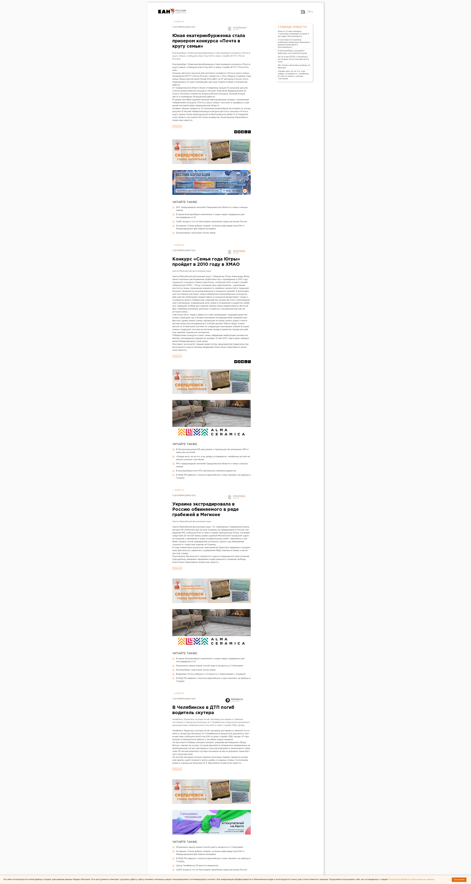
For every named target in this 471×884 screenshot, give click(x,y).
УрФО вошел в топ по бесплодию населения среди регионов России (211, 222)
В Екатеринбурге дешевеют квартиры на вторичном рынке (292, 52)
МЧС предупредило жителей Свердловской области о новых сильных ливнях (212, 208)
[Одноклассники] (239, 131)
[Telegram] (242, 131)
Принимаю (459, 880)
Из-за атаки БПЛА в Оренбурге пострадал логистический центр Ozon (293, 59)
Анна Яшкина (240, 27)
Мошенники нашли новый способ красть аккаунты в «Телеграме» (209, 666)
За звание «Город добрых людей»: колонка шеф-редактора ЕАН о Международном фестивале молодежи (210, 227)
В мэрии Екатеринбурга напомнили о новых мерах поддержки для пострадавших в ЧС (210, 216)
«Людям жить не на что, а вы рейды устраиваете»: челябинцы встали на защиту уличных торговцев (213, 458)
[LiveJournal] (249, 131)
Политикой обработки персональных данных (411, 879)
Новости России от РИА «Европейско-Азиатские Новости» (166, 12)
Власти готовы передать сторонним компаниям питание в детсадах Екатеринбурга (293, 34)
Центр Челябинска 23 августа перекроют (197, 866)
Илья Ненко (239, 251)
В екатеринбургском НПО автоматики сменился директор (206, 471)
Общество (177, 126)
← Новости (178, 21)
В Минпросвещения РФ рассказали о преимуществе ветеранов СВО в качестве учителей (212, 451)
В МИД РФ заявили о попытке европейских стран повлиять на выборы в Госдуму (213, 476)
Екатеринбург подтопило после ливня (195, 233)
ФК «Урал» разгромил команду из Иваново (294, 66)
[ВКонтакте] (235, 131)
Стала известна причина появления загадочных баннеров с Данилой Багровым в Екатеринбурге (294, 43)
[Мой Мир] (245, 131)
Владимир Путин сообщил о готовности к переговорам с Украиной (210, 674)
